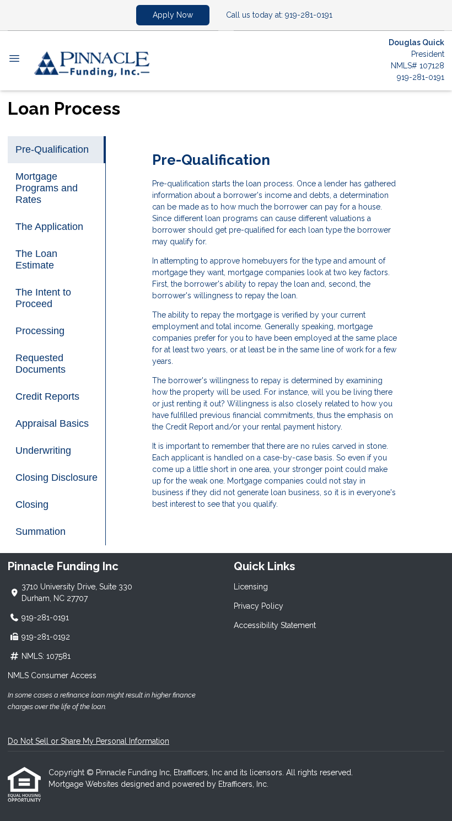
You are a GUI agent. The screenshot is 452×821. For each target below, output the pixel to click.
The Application (49, 226)
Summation (40, 531)
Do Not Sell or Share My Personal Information (88, 741)
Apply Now (173, 14)
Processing (39, 330)
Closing (32, 504)
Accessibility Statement (275, 625)
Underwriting (43, 450)
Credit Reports (47, 396)
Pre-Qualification (52, 149)
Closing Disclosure (56, 477)
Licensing (251, 586)
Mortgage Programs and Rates (46, 188)
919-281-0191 (420, 77)
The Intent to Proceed (43, 298)
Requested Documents (40, 363)
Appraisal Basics (52, 423)
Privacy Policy (258, 606)
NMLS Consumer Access (52, 675)
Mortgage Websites (85, 784)
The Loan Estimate (36, 259)
